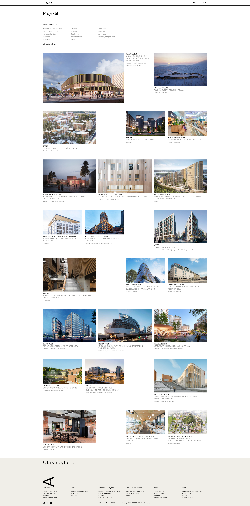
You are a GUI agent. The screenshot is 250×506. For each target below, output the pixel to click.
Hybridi (73, 39)
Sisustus (46, 39)
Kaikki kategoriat (51, 24)
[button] (195, 2)
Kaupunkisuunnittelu (51, 31)
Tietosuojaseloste (103, 503)
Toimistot (102, 29)
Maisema (46, 37)
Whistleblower (115, 503)
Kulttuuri (74, 29)
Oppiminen (75, 34)
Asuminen (102, 34)
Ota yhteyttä (57, 462)
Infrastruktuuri (76, 37)
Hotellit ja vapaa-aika (106, 37)
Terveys (74, 31)
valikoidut (54, 44)
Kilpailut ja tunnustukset (52, 29)
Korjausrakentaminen (51, 34)
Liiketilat (101, 31)
